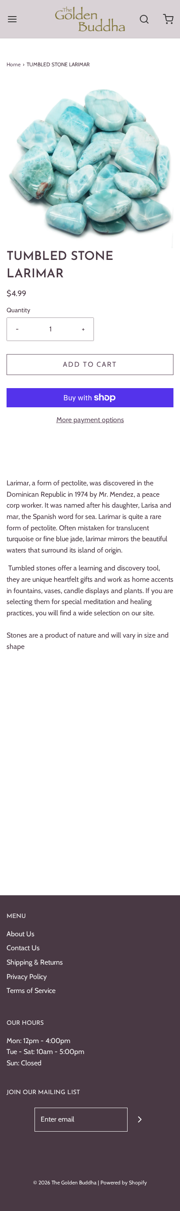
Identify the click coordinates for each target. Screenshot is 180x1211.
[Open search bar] (144, 19)
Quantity (18, 310)
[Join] (140, 1120)
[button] (90, 165)
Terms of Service (31, 990)
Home (14, 64)
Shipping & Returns (35, 962)
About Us (21, 934)
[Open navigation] (12, 19)
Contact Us (23, 948)
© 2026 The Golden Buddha (65, 1182)
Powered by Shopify (123, 1182)
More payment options (90, 420)
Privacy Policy (27, 976)
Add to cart (90, 364)
